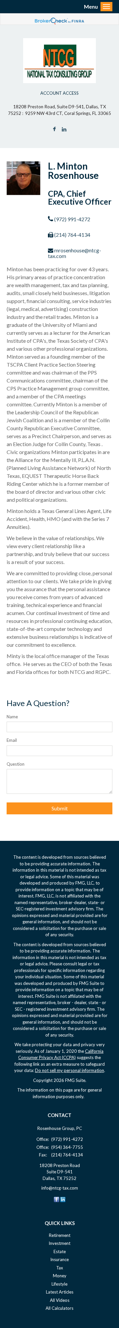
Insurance (59, 1259)
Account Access (59, 93)
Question (15, 764)
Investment (59, 1243)
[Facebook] (56, 1199)
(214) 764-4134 (72, 234)
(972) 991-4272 (72, 219)
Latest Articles (59, 1292)
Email (12, 740)
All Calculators (59, 1308)
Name (12, 716)
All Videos (59, 1300)
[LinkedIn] (62, 1199)
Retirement (59, 1235)
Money (59, 1275)
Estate (60, 1251)
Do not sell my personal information (69, 1070)
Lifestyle (59, 1284)
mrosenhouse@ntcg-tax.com (74, 253)
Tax (59, 1267)
